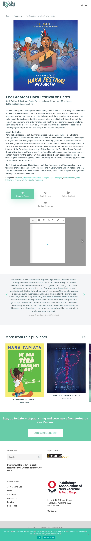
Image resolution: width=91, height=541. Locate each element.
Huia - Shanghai (56, 178)
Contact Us (12, 498)
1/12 (33, 220)
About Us (11, 494)
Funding (10, 502)
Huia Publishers (69, 178)
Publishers (18, 16)
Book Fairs (12, 506)
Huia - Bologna (43, 178)
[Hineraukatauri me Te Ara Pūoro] (66, 368)
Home (7, 16)
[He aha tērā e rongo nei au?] (24, 370)
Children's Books (29, 178)
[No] (88, 535)
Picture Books (28, 180)
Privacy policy (49, 537)
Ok (39, 537)
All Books (18, 178)
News (9, 490)
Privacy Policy (57, 528)
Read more (24, 402)
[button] (86, 5)
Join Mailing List (14, 487)
